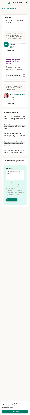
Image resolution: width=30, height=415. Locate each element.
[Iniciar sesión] (26, 2)
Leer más (10, 407)
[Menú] (23, 2)
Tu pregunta (9, 168)
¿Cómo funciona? (24, 75)
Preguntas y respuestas (10, 8)
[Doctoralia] (15, 2)
